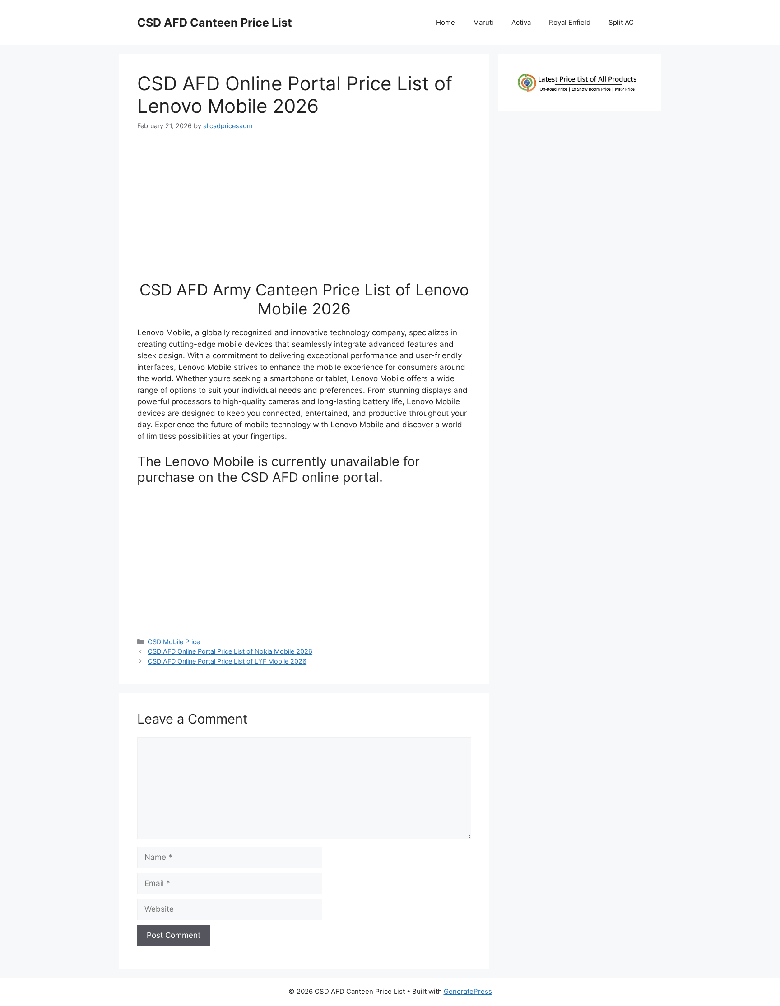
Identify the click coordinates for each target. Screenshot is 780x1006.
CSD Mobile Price (174, 642)
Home (445, 22)
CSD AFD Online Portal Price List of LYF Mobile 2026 (227, 661)
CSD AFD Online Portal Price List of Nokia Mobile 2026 (230, 651)
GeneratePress (468, 991)
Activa (521, 22)
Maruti (483, 22)
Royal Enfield (569, 22)
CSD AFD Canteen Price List (214, 22)
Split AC (621, 22)
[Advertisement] (304, 209)
